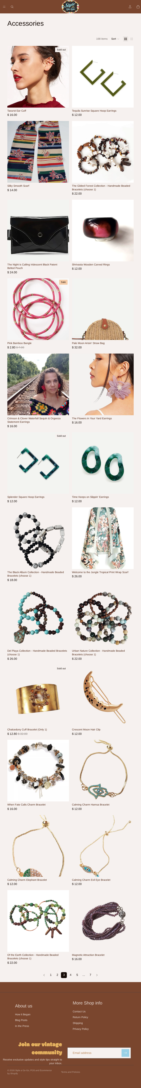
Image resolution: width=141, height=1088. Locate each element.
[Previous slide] (77, 77)
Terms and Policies (70, 1072)
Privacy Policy (81, 1028)
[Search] (12, 7)
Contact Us (79, 1011)
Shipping (78, 1023)
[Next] (97, 975)
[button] (115, 39)
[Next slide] (128, 77)
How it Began (22, 1014)
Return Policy (80, 1017)
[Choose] (128, 177)
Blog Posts (21, 1020)
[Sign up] (125, 1053)
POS (32, 1070)
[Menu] (4, 7)
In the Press (22, 1025)
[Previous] (44, 975)
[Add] (128, 102)
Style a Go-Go (22, 1070)
